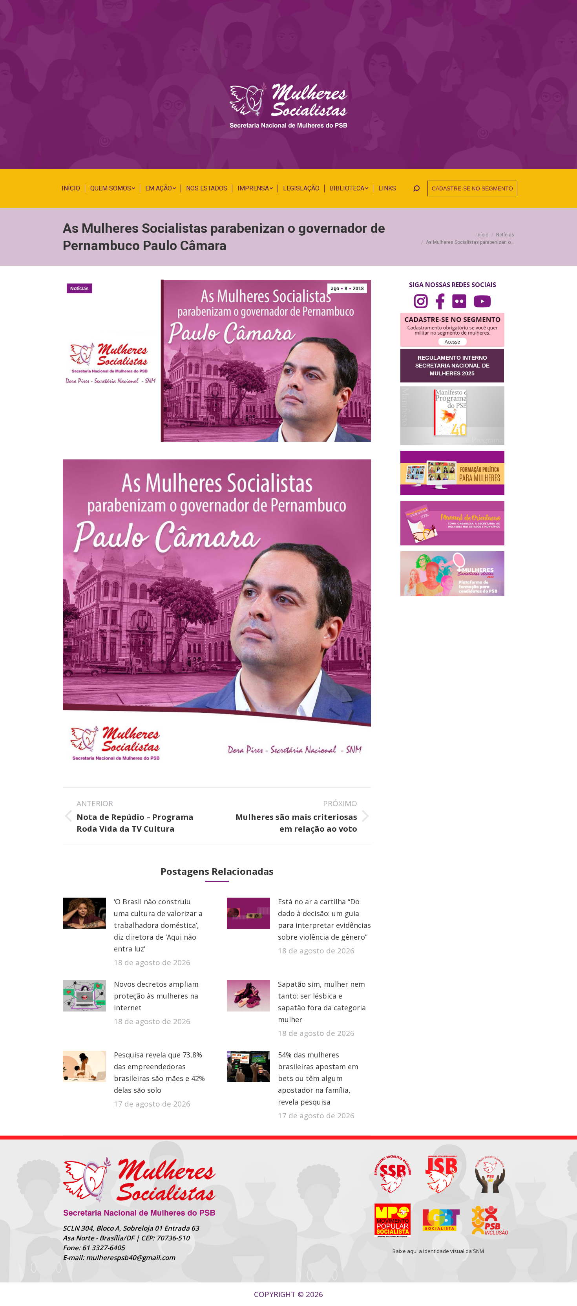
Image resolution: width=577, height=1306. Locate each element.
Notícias (79, 288)
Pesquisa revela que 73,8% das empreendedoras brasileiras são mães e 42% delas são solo (159, 1072)
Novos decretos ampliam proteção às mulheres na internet (156, 995)
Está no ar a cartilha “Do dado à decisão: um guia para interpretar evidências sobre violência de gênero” (324, 919)
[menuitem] (71, 188)
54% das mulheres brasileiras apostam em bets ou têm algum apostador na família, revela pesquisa (318, 1078)
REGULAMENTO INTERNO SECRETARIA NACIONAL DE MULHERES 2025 (452, 366)
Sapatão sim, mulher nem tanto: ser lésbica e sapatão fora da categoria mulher (322, 1001)
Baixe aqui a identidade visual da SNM (438, 1251)
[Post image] (84, 913)
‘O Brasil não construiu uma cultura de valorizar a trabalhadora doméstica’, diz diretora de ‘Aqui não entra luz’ (158, 925)
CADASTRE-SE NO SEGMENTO (472, 188)
